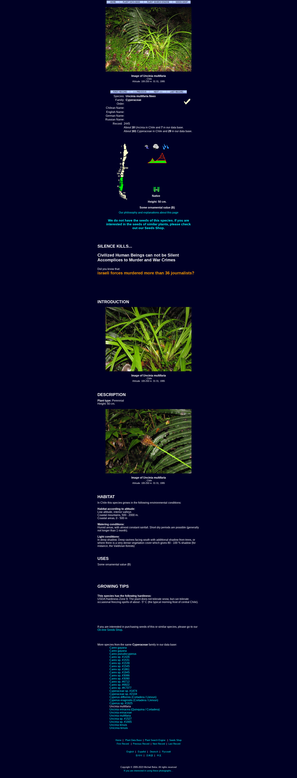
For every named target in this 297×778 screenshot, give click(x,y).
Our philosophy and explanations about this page (148, 212)
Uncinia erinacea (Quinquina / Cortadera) (134, 709)
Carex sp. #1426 (119, 656)
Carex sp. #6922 (119, 684)
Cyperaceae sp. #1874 (123, 690)
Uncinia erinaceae (120, 712)
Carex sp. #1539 (119, 663)
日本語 (149, 755)
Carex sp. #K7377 (120, 687)
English (130, 751)
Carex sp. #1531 (119, 660)
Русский (166, 751)
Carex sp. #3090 (119, 678)
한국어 (139, 755)
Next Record (159, 743)
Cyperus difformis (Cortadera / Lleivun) (132, 697)
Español (142, 751)
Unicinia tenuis (118, 728)
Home (118, 740)
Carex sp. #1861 (119, 669)
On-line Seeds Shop (109, 629)
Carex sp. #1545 (119, 666)
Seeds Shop (175, 740)
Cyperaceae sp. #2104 (123, 694)
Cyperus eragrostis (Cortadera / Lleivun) (133, 700)
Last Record (174, 743)
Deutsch (154, 751)
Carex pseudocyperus (122, 653)
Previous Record (141, 743)
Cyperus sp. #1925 (121, 703)
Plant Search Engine (155, 740)
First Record (123, 743)
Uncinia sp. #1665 (120, 721)
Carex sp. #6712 (119, 681)
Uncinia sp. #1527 (120, 718)
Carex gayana (118, 647)
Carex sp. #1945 (119, 672)
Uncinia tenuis (118, 724)
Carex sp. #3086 (119, 675)
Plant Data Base (133, 740)
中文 (159, 755)
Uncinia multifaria (120, 715)
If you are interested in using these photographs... (148, 770)
